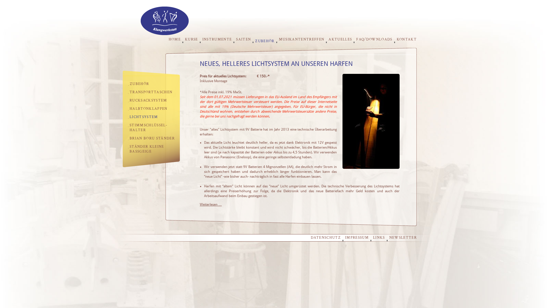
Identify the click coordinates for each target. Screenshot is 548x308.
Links (379, 237)
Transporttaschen (151, 92)
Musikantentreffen (302, 39)
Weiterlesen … (211, 204)
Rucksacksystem (148, 100)
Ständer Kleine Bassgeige (147, 149)
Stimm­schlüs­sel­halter (148, 128)
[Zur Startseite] (165, 33)
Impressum (357, 237)
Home (175, 39)
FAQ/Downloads (374, 39)
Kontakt (407, 39)
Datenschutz (326, 237)
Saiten (243, 39)
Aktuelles (340, 39)
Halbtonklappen (149, 108)
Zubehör (264, 41)
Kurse (191, 39)
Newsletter (403, 237)
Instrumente (217, 39)
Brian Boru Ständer (152, 138)
